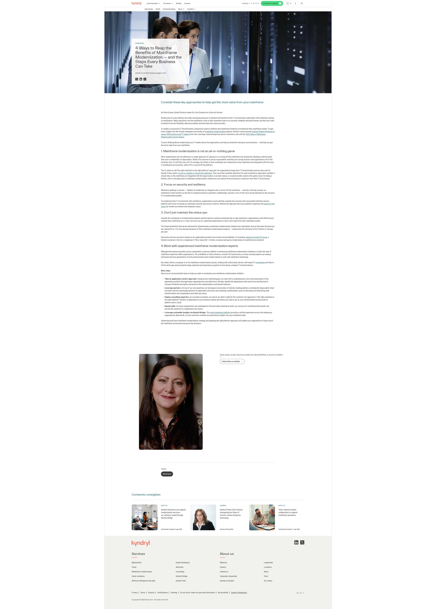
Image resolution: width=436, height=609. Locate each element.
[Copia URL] (145, 79)
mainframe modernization (215, 131)
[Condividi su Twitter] (136, 79)
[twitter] (302, 542)
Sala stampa (149, 9)
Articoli (158, 9)
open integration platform (220, 312)
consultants (260, 262)
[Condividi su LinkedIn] (140, 79)
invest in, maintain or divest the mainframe (195, 173)
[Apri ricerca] (301, 3)
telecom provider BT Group (256, 237)
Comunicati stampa (169, 9)
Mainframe (139, 43)
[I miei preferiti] (295, 3)
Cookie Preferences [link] (239, 592)
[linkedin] (296, 542)
